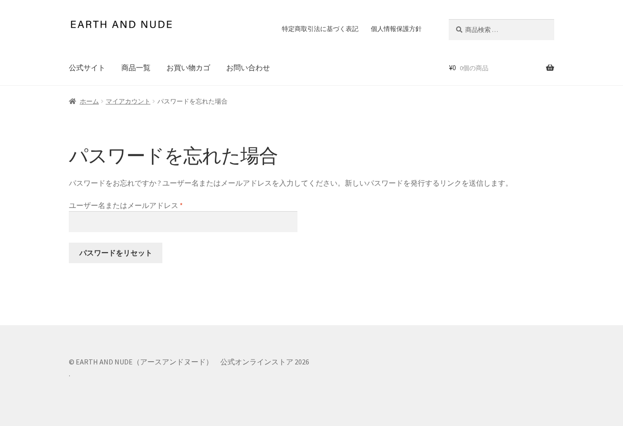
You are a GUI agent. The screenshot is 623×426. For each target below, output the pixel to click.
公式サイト (87, 67)
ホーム (89, 101)
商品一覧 (136, 67)
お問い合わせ (248, 67)
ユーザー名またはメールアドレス (129, 206)
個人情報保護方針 (396, 29)
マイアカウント (128, 101)
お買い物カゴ (188, 67)
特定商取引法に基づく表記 (320, 29)
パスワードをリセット (115, 252)
